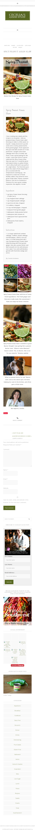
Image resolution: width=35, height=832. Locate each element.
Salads (20, 47)
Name (5, 470)
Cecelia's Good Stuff (17, 16)
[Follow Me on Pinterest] (17, 665)
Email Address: (10, 572)
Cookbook (17, 715)
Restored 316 (28, 829)
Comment (6, 449)
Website (5, 488)
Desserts (17, 725)
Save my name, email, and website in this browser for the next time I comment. (15, 501)
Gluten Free (20, 45)
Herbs (17, 759)
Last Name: (8, 564)
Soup (17, 808)
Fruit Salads (17, 745)
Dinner (13, 45)
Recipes (15, 47)
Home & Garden (17, 764)
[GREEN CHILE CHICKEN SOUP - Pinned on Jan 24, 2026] (15, 651)
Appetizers (17, 706)
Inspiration (17, 769)
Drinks (17, 735)
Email (5, 479)
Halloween (17, 754)
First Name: (8, 556)
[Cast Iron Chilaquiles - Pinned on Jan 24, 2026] (22, 643)
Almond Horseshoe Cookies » (22, 436)
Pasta (17, 788)
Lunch (17, 783)
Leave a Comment (17, 420)
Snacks (17, 803)
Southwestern (17, 813)
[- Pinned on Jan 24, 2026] (7, 657)
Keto (17, 774)
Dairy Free (7, 45)
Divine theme (18, 829)
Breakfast (17, 710)
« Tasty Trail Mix (17, 433)
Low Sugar (28, 45)
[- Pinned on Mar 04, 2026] (7, 634)
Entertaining (17, 740)
